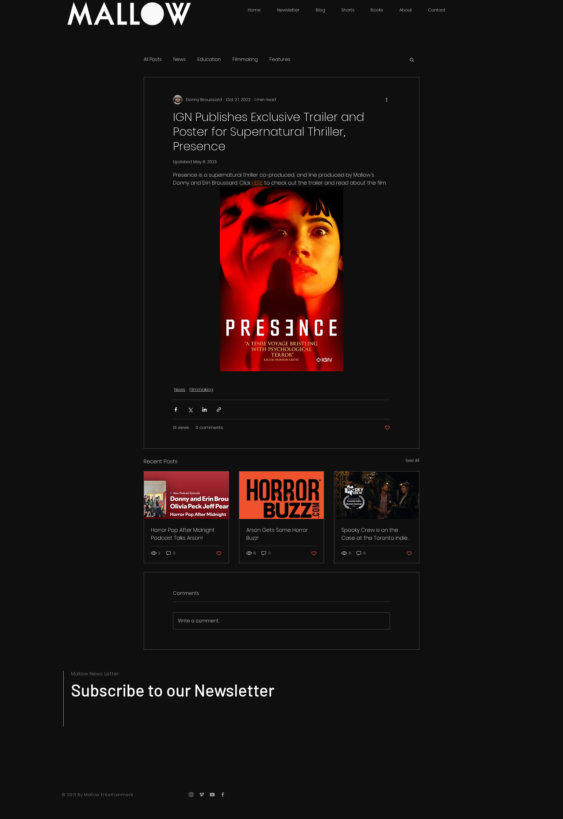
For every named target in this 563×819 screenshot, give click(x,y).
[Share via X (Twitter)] (190, 409)
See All (412, 460)
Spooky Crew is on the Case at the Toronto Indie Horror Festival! (374, 534)
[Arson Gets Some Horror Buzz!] (281, 495)
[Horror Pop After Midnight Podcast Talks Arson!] (186, 495)
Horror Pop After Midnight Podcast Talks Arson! (183, 534)
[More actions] (386, 99)
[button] (412, 59)
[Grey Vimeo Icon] (202, 794)
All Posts (153, 59)
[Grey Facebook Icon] (223, 794)
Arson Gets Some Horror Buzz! (277, 534)
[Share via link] (219, 409)
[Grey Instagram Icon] (191, 794)
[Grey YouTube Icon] (212, 794)
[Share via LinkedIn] (204, 409)
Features (279, 59)
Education (209, 59)
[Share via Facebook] (176, 409)
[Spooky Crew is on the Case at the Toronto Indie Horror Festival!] (376, 495)
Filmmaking (245, 59)
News (179, 59)
